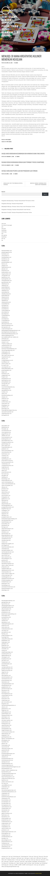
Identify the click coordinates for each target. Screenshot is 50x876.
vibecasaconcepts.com (7, 748)
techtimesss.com (6, 453)
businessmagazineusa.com (8, 753)
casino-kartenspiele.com (7, 482)
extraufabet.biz (5, 298)
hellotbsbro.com (5, 692)
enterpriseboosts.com (7, 480)
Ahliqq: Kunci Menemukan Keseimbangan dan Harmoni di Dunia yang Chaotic (23, 153)
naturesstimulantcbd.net (7, 411)
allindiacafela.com (6, 562)
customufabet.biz (6, 310)
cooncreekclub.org (6, 432)
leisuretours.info (5, 690)
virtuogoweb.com (6, 275)
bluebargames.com (6, 438)
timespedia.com (5, 497)
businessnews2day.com (7, 758)
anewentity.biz (5, 512)
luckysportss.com (6, 825)
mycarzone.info (5, 746)
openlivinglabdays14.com (8, 335)
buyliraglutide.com (6, 278)
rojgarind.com (5, 672)
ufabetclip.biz (5, 285)
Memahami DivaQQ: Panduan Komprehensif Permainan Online (17, 212)
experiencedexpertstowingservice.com (11, 766)
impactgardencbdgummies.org (9, 410)
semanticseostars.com (7, 677)
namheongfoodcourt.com (8, 552)
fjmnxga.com (5, 527)
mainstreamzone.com (7, 678)
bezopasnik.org (5, 525)
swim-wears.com (6, 445)
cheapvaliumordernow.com (8, 778)
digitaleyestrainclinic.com (8, 570)
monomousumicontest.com (8, 732)
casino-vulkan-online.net (7, 565)
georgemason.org (6, 602)
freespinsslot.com (6, 662)
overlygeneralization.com (8, 683)
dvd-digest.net (5, 545)
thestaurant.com (5, 795)
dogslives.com (5, 710)
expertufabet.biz (6, 287)
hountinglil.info (5, 637)
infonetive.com (5, 532)
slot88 (15, 864)
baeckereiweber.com (7, 250)
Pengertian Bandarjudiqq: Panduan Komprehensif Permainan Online (18, 200)
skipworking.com (6, 492)
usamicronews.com (6, 828)
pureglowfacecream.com (8, 507)
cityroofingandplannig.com (8, 350)
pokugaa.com (5, 838)
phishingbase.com (6, 833)
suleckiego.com (5, 590)
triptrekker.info (5, 741)
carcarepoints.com (6, 367)
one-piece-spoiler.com (7, 720)
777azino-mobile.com (7, 343)
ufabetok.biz (5, 317)
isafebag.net (5, 477)
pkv (2, 227)
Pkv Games (8, 139)
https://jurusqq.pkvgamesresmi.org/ (10, 866)
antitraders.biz (5, 338)
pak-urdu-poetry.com (7, 702)
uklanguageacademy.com (8, 605)
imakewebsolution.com (7, 628)
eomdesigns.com (6, 740)
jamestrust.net (5, 488)
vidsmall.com (5, 756)
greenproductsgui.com (7, 668)
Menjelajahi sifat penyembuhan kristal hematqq (13, 183)
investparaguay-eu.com (7, 360)
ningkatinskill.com (6, 375)
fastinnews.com (5, 815)
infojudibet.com (5, 619)
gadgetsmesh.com (6, 687)
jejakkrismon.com (6, 498)
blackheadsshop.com (7, 768)
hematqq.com (12, 863)
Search (3, 191)
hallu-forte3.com (6, 555)
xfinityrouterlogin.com (7, 575)
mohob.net (4, 650)
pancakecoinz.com (6, 632)
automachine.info (6, 727)
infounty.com (5, 358)
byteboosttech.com (6, 272)
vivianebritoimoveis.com (7, 465)
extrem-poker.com (6, 363)
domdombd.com (6, 810)
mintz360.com (5, 648)
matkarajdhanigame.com (8, 623)
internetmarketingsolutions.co (9, 705)
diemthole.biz (5, 500)
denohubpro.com (6, 717)
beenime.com (5, 780)
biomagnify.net (5, 415)
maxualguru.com (6, 657)
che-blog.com (5, 630)
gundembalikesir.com (7, 262)
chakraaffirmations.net (7, 638)
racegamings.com (6, 835)
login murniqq (27, 863)
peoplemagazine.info (7, 252)
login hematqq (35, 863)
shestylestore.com (6, 846)
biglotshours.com (6, 277)
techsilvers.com (5, 373)
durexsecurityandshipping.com (9, 348)
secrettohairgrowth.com (7, 520)
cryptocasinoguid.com (7, 328)
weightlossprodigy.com (7, 652)
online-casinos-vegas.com (8, 573)
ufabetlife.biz (5, 300)
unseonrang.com (6, 700)
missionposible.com (6, 572)
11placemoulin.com (6, 647)
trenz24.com (5, 490)
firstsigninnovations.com (7, 442)
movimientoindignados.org (8, 387)
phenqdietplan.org (6, 382)
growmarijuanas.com (7, 680)
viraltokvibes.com (6, 463)
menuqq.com (5, 856)
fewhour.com (5, 673)
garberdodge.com (6, 443)
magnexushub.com (6, 274)
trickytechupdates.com (7, 580)
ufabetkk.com (5, 502)
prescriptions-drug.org (7, 460)
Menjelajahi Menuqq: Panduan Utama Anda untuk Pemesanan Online (18, 206)
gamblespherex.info (6, 737)
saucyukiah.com (5, 425)
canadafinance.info (6, 538)
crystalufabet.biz (6, 315)
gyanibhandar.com (6, 282)
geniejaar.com (5, 643)
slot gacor (13, 858)
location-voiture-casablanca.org (9, 770)
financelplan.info (6, 615)
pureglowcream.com (7, 517)
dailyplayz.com (5, 811)
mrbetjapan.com (6, 510)
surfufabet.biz (5, 305)
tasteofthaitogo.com (6, 522)
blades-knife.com (6, 718)
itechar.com (4, 264)
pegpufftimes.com (6, 434)
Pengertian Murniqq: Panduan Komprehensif (12, 203)
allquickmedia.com (6, 503)
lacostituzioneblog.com (7, 395)
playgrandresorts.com (7, 841)
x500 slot (38, 858)
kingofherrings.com (6, 508)
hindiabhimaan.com (6, 581)
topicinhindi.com (6, 604)
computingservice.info (7, 695)
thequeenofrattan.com (7, 715)
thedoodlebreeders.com (7, 368)
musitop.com (5, 392)
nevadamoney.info (6, 540)
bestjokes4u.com (6, 640)
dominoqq (4, 232)
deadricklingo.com (6, 733)
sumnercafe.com (6, 383)
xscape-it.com (5, 342)
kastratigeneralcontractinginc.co (9, 332)
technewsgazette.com (7, 505)
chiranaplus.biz (5, 548)
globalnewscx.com (6, 708)
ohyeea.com (4, 397)
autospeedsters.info (6, 728)
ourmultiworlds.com (6, 430)
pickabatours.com (6, 612)
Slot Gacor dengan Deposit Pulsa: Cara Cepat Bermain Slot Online (11, 26)
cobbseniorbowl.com (7, 345)
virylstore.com (5, 455)
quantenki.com (5, 751)
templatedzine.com (6, 378)
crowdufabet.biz (6, 320)
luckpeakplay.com (6, 826)
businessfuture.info (6, 617)
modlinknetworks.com (7, 821)
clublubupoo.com (6, 798)
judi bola (19, 858)
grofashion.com (5, 830)
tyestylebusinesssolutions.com (9, 791)
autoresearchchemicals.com (8, 586)
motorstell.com (5, 457)
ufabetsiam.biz (5, 290)
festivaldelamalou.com (7, 440)
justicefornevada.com (7, 688)
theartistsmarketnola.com (8, 547)
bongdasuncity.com (6, 658)
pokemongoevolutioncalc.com (9, 831)
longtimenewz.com (6, 823)
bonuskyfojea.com (6, 801)
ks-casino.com (5, 365)
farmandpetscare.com (7, 693)
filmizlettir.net (5, 429)
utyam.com (4, 393)
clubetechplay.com (6, 808)
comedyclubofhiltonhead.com (9, 773)
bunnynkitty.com (6, 523)
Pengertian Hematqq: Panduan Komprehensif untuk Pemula (16, 209)
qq (2, 240)
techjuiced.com (5, 270)
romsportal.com (5, 843)
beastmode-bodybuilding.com (9, 614)
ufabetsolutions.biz (6, 302)
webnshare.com (5, 682)
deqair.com (4, 372)
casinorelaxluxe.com (7, 806)
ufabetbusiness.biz (6, 293)
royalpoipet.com (5, 793)
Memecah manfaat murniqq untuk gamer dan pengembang (38, 183)
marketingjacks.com (6, 577)
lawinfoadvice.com (6, 380)
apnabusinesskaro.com (7, 588)
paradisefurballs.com (7, 663)
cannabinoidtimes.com (7, 667)
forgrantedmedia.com (7, 447)
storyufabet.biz (5, 312)
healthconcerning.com (7, 670)
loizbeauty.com (5, 493)
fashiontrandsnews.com (7, 325)
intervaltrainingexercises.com (9, 790)
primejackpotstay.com (7, 836)
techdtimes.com (5, 259)
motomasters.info (6, 745)
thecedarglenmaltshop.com (8, 600)
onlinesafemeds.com (7, 280)
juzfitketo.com (5, 406)
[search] (47, 25)
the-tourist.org (5, 473)
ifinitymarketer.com (6, 818)
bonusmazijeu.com (6, 800)
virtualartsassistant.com (7, 775)
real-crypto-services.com (8, 355)
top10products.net (6, 610)
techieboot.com (5, 260)
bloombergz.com (6, 478)
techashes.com (5, 254)
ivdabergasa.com (6, 352)
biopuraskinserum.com (7, 535)
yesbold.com (5, 265)
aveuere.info (5, 665)
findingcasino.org (6, 723)
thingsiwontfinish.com (7, 848)
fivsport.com (5, 377)
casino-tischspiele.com (7, 485)
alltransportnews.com (7, 323)
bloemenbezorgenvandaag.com (9, 518)
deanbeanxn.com (6, 622)
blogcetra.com (5, 703)
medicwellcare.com (6, 755)
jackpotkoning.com (6, 820)
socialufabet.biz (5, 303)
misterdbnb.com (6, 786)
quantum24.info (5, 750)
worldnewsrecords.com (7, 760)
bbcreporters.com (6, 327)
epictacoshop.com (6, 533)
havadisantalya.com (6, 257)
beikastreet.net (5, 427)
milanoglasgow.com (6, 553)
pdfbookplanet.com (6, 712)
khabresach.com (6, 583)
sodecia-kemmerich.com (8, 781)
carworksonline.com (6, 452)
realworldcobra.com (6, 725)
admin (16, 62)
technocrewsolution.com (7, 462)
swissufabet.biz (5, 292)
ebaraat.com (5, 269)
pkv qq (3, 238)
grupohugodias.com (6, 370)
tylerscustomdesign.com (7, 450)
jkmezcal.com (5, 788)
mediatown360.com (6, 568)
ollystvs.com (5, 707)
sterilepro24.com (6, 761)
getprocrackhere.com (7, 813)
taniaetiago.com (5, 405)
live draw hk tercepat (7, 225)
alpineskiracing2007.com (8, 563)
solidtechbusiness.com (7, 763)
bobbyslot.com (5, 645)
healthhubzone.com (6, 267)
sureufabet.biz (5, 308)
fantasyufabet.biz (6, 288)
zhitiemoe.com (5, 398)
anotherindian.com (6, 401)
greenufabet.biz (5, 295)
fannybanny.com (6, 816)
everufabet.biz (5, 318)
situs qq (31, 856)
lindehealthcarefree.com (7, 607)
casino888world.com (7, 785)
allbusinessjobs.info (6, 609)
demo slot (33, 858)
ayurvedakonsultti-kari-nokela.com (10, 337)
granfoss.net (5, 560)
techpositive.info (6, 698)
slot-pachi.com (5, 660)
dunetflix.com (5, 385)
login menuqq (20, 863)
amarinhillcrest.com (6, 472)
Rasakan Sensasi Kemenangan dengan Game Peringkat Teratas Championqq (23, 162)
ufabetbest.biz (5, 307)
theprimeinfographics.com (8, 776)
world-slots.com (5, 627)
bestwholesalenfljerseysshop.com (10, 333)
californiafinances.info (7, 537)
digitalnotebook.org (6, 655)
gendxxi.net (4, 743)
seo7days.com (5, 515)
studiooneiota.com (6, 722)
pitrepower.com (5, 567)
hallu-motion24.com (6, 557)
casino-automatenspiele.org (8, 483)
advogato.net (5, 475)
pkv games (9, 141)
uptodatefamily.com (6, 390)
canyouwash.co (5, 255)
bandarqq (4, 230)
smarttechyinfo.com (6, 653)
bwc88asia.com (5, 362)
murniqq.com (5, 863)
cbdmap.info (5, 620)
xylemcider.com (5, 403)
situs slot (4, 223)
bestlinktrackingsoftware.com (9, 796)
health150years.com (6, 458)
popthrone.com (5, 625)
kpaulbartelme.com (6, 771)
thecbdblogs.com (6, 585)
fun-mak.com (5, 783)
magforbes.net (5, 467)
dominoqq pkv (16, 856)
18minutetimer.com (6, 675)
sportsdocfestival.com (7, 845)
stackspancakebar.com (7, 550)
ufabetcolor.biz (5, 297)
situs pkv (4, 228)
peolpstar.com (5, 448)
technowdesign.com (6, 347)
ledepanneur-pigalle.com (8, 543)
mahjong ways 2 (11, 859)
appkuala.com (5, 513)
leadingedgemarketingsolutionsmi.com (11, 330)
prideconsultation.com (7, 635)
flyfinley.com (5, 633)
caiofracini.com (5, 697)
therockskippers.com (7, 558)
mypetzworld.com (6, 357)
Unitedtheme (38, 873)
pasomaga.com (5, 408)
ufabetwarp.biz (5, 283)
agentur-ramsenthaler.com (8, 738)
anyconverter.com (6, 495)
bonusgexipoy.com (6, 805)
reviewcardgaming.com (7, 765)
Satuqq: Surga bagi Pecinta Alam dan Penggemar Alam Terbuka (20, 171)
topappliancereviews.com (8, 578)
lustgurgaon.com (6, 642)
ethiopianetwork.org (6, 685)
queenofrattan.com (6, 713)
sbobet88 (34, 861)
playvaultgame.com (6, 840)
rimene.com (4, 542)
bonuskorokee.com (6, 803)
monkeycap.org (5, 468)
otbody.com (4, 487)
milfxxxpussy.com (6, 388)
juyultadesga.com (6, 353)
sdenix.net (4, 470)
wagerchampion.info (7, 730)
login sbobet (28, 861)
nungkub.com (5, 400)
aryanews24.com (6, 340)
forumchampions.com (7, 437)
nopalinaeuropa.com (6, 413)
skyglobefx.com (5, 735)
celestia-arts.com (6, 435)
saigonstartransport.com (7, 528)
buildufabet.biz (5, 322)
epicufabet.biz (5, 313)
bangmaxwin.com (6, 530)
